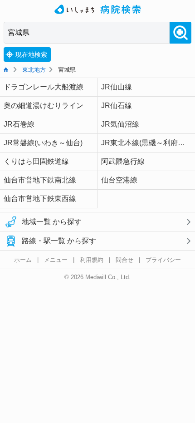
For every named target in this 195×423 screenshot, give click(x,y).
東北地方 (34, 69)
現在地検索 (31, 54)
